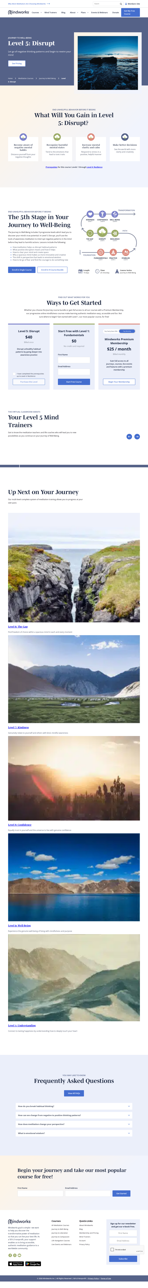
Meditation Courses (25, 78)
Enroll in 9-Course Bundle (52, 270)
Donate (115, 12)
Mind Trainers (51, 12)
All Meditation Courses (60, 1225)
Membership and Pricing (89, 1233)
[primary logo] (18, 12)
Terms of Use (106, 1278)
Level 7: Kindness (18, 727)
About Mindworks (86, 1225)
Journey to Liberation (60, 1233)
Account (82, 1240)
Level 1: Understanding (22, 1025)
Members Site (134, 4)
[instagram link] (15, 1255)
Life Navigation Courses (61, 1240)
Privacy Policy (84, 1244)
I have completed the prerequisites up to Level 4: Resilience (30, 375)
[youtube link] (19, 1255)
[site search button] (121, 4)
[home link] (24, 1221)
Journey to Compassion (60, 1237)
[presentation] (126, 1249)
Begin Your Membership (119, 382)
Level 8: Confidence (19, 824)
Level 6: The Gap (18, 626)
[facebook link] (10, 1255)
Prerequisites (51, 167)
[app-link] (16, 1263)
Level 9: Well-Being (19, 925)
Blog (63, 12)
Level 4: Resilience (94, 167)
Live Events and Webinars (61, 1244)
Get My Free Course (129, 12)
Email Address (64, 366)
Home (10, 78)
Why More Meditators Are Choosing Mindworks (27, 4)
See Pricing (17, 63)
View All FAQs (74, 1093)
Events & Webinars (99, 12)
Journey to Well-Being (47, 78)
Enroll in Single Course (22, 270)
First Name (63, 354)
